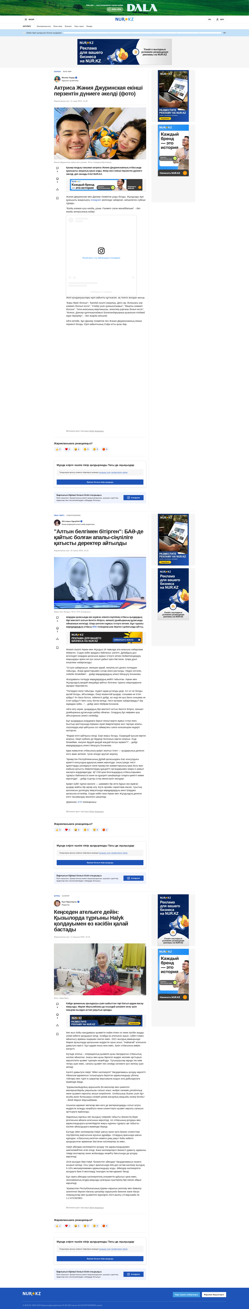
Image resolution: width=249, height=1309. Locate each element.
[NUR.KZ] (124, 19)
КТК (94, 627)
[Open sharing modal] (57, 189)
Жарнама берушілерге (214, 1295)
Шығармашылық (44, 26)
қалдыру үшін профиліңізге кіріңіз (113, 472)
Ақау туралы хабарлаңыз (186, 1295)
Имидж (89, 26)
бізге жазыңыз (97, 431)
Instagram (96, 200)
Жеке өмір (57, 26)
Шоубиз (27, 26)
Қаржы (57, 896)
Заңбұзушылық (73, 515)
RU (209, 19)
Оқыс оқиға (79, 26)
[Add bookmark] (57, 198)
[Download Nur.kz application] (124, 8)
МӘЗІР (31, 19)
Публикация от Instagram (101, 292)
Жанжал (68, 26)
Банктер (65, 896)
